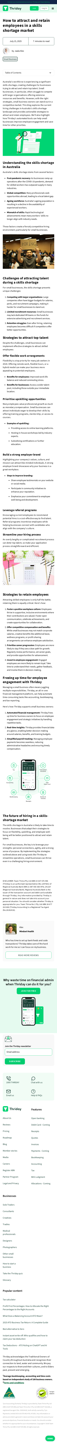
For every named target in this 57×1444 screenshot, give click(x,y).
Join (34, 8)
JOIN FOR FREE (28, 991)
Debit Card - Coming (40, 1124)
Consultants (8, 1211)
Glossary (7, 1280)
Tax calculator (9, 1299)
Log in (44, 8)
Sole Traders (9, 1204)
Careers (6, 1163)
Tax (32, 1170)
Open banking (37, 1118)
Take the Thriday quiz (13, 1273)
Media (5, 1157)
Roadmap (7, 1137)
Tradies (6, 1224)
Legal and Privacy (11, 1183)
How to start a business (9, 1265)
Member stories (10, 1150)
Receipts (35, 1131)
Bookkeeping (37, 1157)
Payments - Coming (40, 1150)
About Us (7, 1118)
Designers (7, 1240)
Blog (5, 1144)
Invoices (35, 1144)
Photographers (10, 1247)
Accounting (36, 1164)
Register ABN (9, 1170)
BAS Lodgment (38, 1177)
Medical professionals (9, 1232)
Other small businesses (8, 1255)
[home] (12, 8)
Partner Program (10, 1176)
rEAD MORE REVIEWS (28, 955)
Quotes (34, 1137)
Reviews (6, 1124)
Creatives (7, 1217)
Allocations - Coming (40, 1183)
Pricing (6, 1131)
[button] (53, 8)
